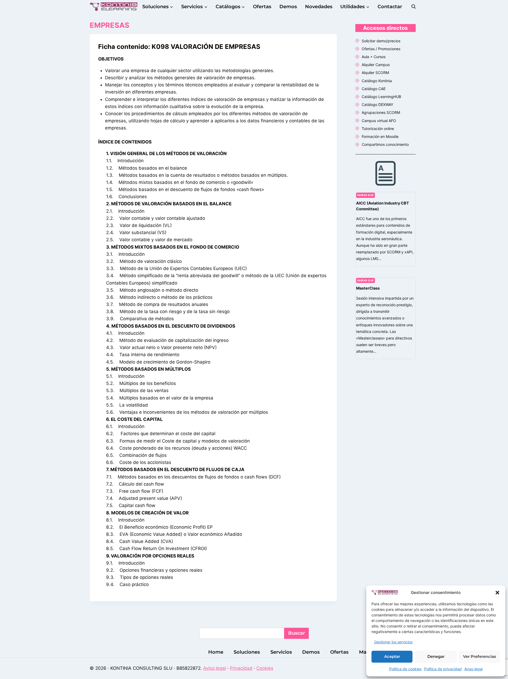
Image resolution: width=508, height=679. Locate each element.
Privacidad (241, 668)
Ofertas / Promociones (381, 48)
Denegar (435, 656)
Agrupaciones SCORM (381, 112)
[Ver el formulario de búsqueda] (413, 6)
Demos (288, 7)
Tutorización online (378, 128)
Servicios (281, 652)
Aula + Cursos (373, 56)
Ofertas (262, 7)
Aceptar (392, 656)
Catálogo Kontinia (377, 80)
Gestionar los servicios (393, 642)
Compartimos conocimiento (385, 144)
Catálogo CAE (373, 88)
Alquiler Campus (376, 64)
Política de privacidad (443, 669)
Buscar (296, 633)
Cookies (264, 668)
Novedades (318, 7)
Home (215, 652)
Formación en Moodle (380, 136)
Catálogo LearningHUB (381, 96)
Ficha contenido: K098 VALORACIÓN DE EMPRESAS (179, 46)
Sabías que (365, 195)
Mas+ (365, 652)
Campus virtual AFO (379, 120)
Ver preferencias (479, 656)
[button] (497, 592)
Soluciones (247, 652)
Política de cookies (405, 669)
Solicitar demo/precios (381, 41)
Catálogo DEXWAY (377, 104)
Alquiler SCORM (375, 72)
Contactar (390, 7)
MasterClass (368, 288)
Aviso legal (473, 669)
